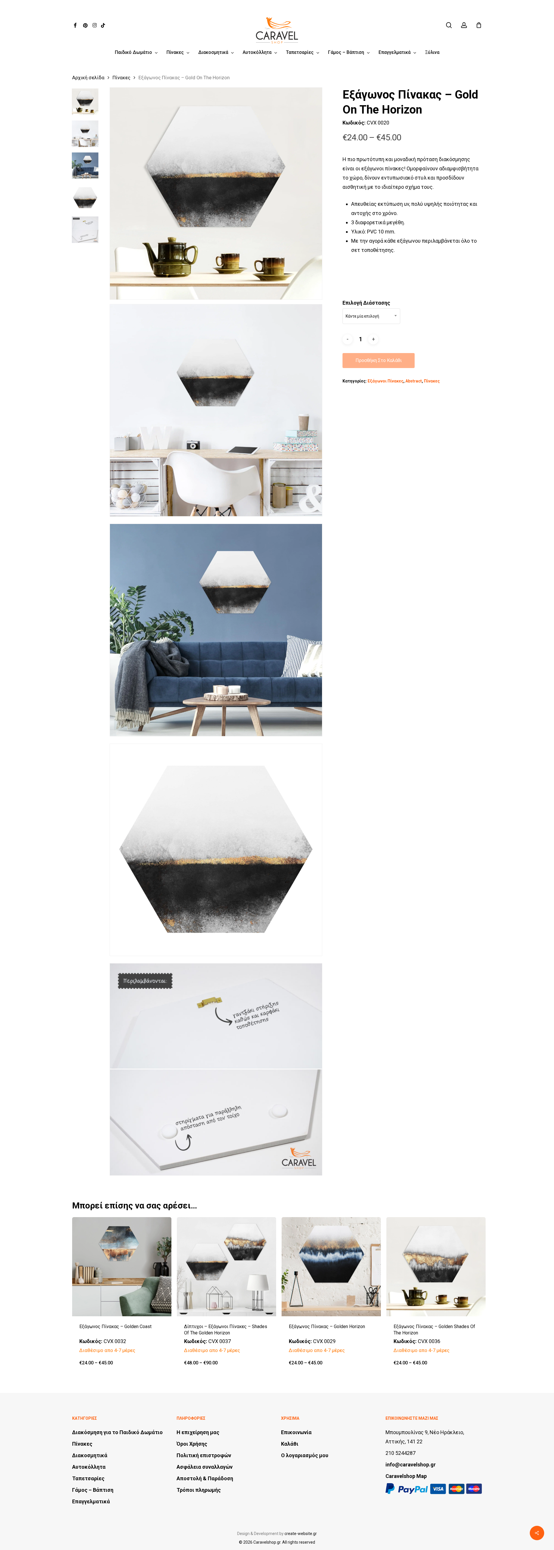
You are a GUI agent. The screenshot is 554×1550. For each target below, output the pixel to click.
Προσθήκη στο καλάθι (378, 360)
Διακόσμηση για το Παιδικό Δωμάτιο (117, 1432)
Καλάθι (289, 1444)
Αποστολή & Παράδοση (205, 1478)
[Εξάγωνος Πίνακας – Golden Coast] (121, 1266)
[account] (464, 25)
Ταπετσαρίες (88, 1478)
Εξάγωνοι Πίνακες (385, 381)
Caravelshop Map (406, 1476)
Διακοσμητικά (89, 1455)
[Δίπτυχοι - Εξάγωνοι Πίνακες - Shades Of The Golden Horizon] (226, 1266)
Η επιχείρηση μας (198, 1432)
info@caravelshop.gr (410, 1465)
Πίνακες (121, 77)
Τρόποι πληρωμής (199, 1490)
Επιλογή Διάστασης (366, 303)
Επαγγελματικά (91, 1501)
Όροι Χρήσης (192, 1444)
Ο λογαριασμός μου (304, 1455)
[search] (449, 25)
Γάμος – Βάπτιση (92, 1490)
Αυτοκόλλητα (89, 1467)
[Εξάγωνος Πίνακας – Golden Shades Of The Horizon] (436, 1266)
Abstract (413, 381)
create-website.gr (301, 1533)
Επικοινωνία (296, 1432)
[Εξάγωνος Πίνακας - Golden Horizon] (331, 1266)
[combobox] (371, 316)
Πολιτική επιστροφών (204, 1455)
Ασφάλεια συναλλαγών (205, 1467)
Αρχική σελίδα (88, 77)
